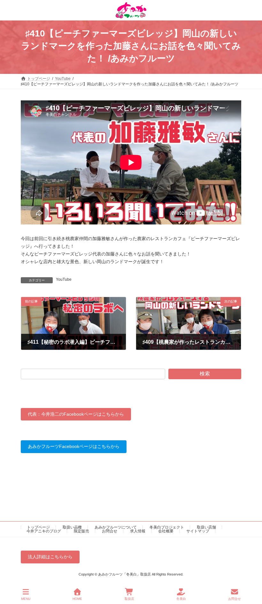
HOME (77, 598)
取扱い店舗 (206, 527)
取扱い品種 (72, 527)
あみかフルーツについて (116, 527)
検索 (205, 373)
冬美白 (181, 598)
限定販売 (81, 531)
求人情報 (137, 531)
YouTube (64, 279)
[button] (76, 414)
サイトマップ (197, 531)
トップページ (38, 527)
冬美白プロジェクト (167, 527)
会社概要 (165, 531)
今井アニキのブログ (44, 531)
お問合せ (109, 531)
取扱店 (129, 598)
